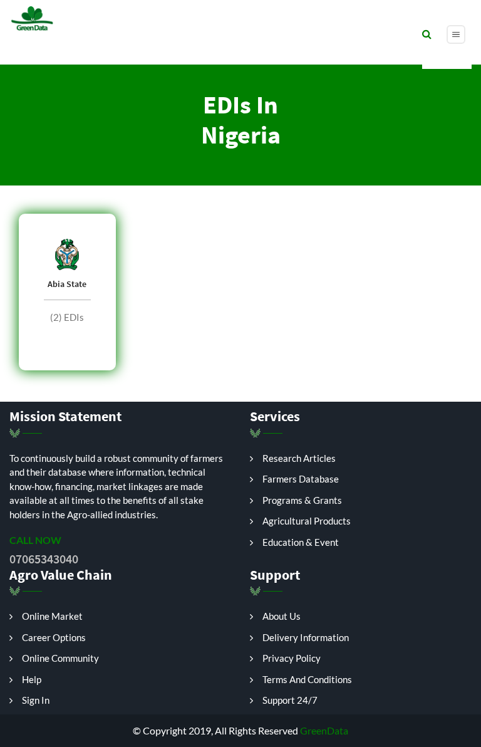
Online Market (52, 616)
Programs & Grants (302, 500)
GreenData (323, 730)
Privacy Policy (291, 658)
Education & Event (300, 542)
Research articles (299, 458)
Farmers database (300, 478)
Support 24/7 (290, 700)
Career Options (54, 637)
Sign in (35, 700)
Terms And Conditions (307, 679)
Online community (60, 658)
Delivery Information (305, 637)
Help (31, 679)
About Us (281, 616)
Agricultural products (306, 520)
